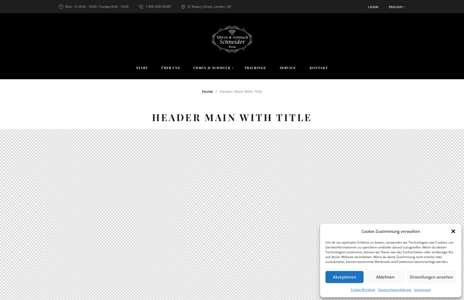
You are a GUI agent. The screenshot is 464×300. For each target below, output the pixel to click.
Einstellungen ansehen (431, 277)
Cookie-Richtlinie (363, 289)
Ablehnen (385, 277)
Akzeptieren (344, 277)
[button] (453, 231)
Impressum (422, 289)
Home (207, 91)
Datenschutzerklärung (394, 289)
